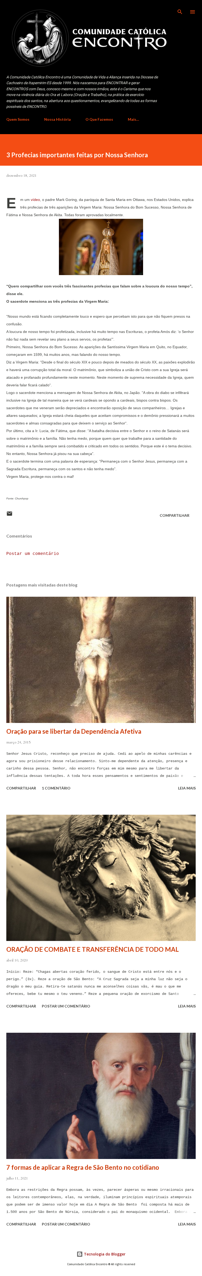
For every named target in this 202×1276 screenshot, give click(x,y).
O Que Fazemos (99, 119)
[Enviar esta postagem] (9, 515)
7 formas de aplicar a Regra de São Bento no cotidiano (82, 1167)
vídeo (35, 200)
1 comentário (56, 788)
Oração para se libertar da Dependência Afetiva (73, 731)
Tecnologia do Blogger (104, 1254)
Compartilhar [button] (174, 515)
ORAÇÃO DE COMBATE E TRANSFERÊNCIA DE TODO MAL (92, 949)
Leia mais (187, 788)
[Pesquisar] (180, 9)
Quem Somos (17, 119)
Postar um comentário (32, 553)
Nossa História (57, 119)
